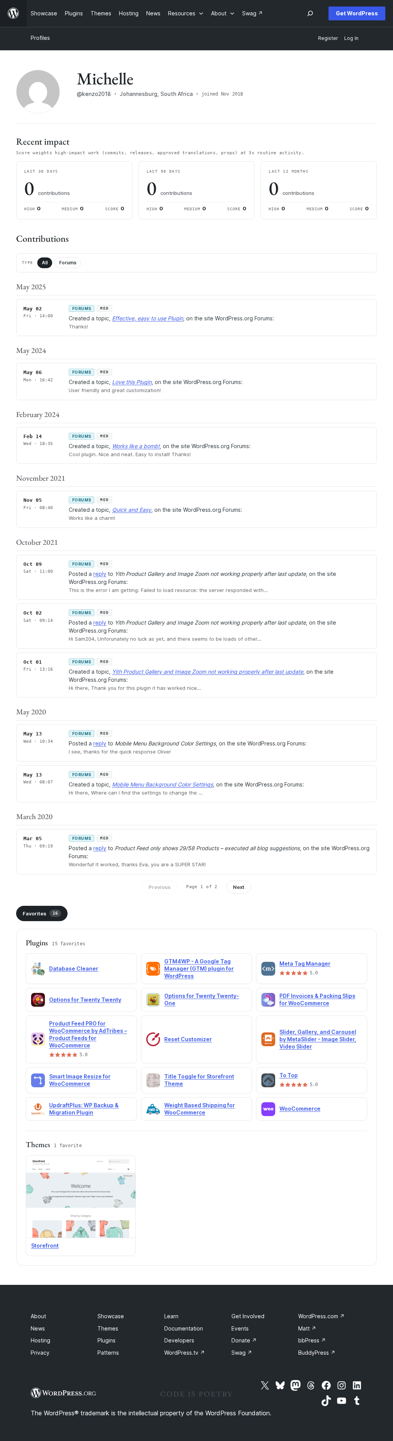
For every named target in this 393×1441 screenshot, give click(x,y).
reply (99, 573)
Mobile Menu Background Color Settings (162, 784)
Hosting (40, 1340)
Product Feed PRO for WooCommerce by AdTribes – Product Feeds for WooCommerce (88, 1034)
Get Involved (247, 1316)
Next (238, 887)
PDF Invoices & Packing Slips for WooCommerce (317, 999)
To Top (288, 1075)
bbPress (312, 1340)
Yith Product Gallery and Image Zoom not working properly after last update (207, 671)
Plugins (106, 1340)
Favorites (40, 913)
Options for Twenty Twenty (85, 999)
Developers (179, 1340)
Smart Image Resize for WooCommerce (80, 1080)
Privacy (40, 1352)
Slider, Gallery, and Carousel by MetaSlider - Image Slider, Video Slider (317, 1039)
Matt (307, 1328)
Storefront (45, 1245)
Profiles (40, 38)
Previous (160, 887)
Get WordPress (357, 13)
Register (328, 38)
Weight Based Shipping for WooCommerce (199, 1109)
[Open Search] (310, 13)
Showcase (110, 1316)
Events (240, 1328)
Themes (107, 1328)
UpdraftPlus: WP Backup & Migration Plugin (84, 1109)
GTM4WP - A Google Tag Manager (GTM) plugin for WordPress (199, 968)
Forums (67, 262)
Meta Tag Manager (304, 963)
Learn (171, 1316)
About (38, 1316)
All (45, 262)
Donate (244, 1340)
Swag (241, 1352)
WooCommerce (299, 1108)
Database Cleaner (73, 968)
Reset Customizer (188, 1039)
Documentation (183, 1328)
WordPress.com (321, 1316)
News (38, 1328)
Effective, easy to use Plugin (147, 318)
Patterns (108, 1352)
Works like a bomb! (136, 446)
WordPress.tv (184, 1352)
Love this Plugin (132, 382)
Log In (351, 38)
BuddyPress (316, 1352)
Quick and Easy (131, 509)
